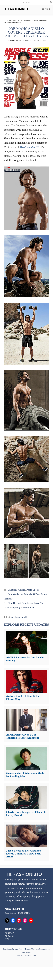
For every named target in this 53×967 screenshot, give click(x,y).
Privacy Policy (17, 949)
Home (6, 20)
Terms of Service (31, 949)
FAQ (7, 939)
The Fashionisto (14, 40)
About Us (10, 936)
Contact (9, 933)
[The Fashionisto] (15, 9)
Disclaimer (7, 949)
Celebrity (13, 20)
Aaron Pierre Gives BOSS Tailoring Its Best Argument (22, 736)
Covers (21, 589)
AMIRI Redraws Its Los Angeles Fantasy (25, 659)
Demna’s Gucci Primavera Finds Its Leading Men (25, 775)
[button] (51, 2)
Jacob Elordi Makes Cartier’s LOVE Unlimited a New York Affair (23, 853)
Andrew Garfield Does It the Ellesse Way (22, 697)
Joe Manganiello (19, 617)
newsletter (23, 913)
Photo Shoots (33, 589)
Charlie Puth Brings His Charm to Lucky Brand (26, 813)
